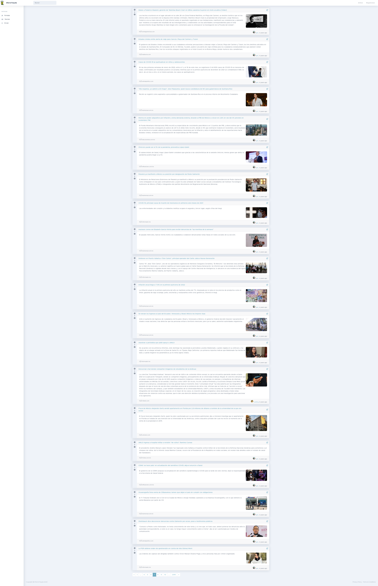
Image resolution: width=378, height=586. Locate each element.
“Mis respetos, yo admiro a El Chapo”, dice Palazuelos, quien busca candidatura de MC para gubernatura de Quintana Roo (185, 89)
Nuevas (7, 19)
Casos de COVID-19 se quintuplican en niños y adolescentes (162, 62)
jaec (256, 33)
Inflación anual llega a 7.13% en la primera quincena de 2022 (162, 285)
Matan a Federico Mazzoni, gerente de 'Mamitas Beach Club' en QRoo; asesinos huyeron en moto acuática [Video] (183, 10)
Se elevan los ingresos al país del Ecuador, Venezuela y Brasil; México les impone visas (172, 314)
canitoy (255, 402)
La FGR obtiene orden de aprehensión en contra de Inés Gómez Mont (165, 548)
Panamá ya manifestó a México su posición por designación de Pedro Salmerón (169, 174)
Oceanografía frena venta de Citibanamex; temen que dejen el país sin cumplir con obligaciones (176, 492)
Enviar (6, 23)
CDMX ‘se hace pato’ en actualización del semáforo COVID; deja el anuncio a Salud (170, 465)
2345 (174, 574)
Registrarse (370, 3)
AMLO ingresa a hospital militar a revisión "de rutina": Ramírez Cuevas (165, 442)
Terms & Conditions (369, 582)
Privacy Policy (357, 582)
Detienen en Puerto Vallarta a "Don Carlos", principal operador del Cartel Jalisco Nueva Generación (177, 258)
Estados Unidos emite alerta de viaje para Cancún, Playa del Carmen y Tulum (168, 39)
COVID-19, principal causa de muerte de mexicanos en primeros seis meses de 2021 (171, 203)
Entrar (360, 3)
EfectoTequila (11, 3)
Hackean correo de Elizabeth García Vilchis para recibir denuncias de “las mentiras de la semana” (176, 229)
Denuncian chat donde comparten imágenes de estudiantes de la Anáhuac (167, 369)
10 (165, 574)
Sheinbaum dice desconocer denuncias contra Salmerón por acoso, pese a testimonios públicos (175, 521)
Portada (7, 15)
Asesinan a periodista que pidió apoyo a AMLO (157, 342)
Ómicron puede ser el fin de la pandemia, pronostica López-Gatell (164, 147)
